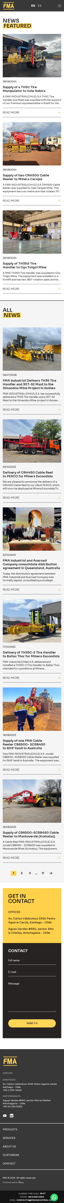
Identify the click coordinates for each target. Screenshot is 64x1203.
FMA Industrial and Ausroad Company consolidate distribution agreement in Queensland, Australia (31, 564)
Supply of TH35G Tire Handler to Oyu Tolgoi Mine (24, 265)
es (39, 6)
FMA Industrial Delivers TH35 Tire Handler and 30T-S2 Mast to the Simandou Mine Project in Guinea (29, 384)
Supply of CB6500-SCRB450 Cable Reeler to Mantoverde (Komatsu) (31, 834)
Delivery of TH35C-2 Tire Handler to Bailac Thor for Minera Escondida (31, 654)
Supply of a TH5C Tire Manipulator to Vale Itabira (24, 89)
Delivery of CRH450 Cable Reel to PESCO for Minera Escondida (28, 474)
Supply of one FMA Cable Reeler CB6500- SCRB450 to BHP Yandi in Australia (24, 744)
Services (9, 1138)
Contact (9, 1163)
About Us (9, 1146)
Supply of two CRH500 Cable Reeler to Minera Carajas (26, 177)
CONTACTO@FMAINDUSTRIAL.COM (35, 1200)
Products (10, 1129)
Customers (11, 1155)
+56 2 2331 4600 (36, 1197)
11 (43, 873)
